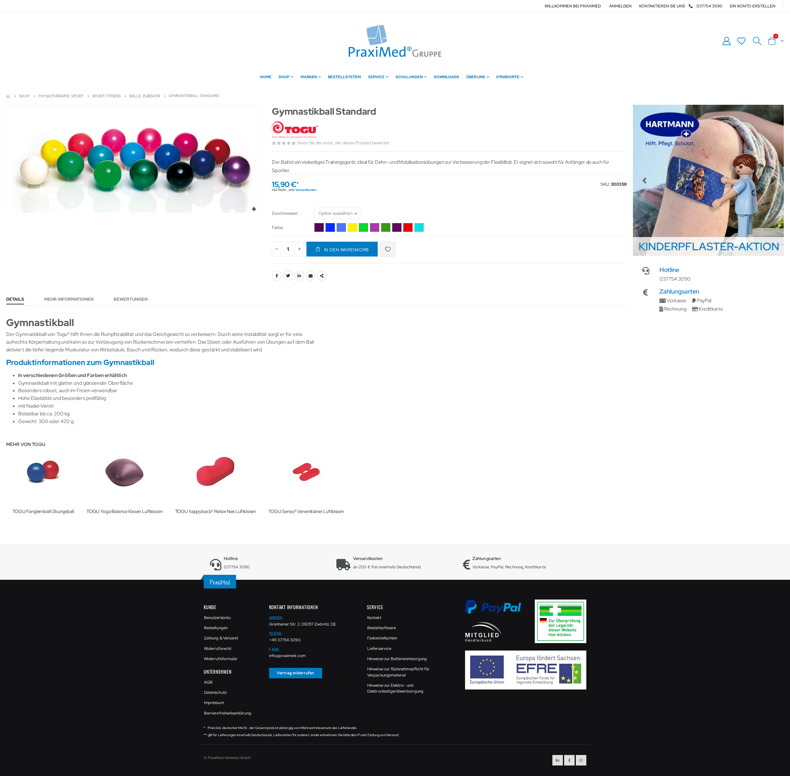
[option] (319, 227)
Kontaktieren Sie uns (662, 6)
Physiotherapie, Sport (61, 96)
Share (322, 276)
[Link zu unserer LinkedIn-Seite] (557, 760)
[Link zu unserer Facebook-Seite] (569, 760)
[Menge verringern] (276, 249)
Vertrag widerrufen (295, 673)
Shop (24, 96)
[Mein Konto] (726, 41)
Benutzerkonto (217, 617)
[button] (253, 209)
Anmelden (620, 6)
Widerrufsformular (221, 658)
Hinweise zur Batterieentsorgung (397, 658)
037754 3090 (709, 6)
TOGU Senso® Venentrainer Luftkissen (306, 511)
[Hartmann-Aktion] (708, 180)
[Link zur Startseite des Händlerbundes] (483, 631)
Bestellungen (216, 627)
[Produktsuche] (757, 41)
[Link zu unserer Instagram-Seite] (581, 760)
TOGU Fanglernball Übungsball (43, 511)
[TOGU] (296, 130)
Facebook (277, 276)
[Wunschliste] (741, 41)
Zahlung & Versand (221, 638)
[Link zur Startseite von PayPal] (497, 610)
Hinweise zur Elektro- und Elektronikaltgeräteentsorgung (395, 688)
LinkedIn (299, 276)
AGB (208, 682)
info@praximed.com (287, 655)
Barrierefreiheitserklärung (227, 713)
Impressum (214, 702)
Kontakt (374, 617)
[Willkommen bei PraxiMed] (395, 41)
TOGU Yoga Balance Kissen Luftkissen (124, 511)
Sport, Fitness (106, 96)
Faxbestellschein (382, 638)
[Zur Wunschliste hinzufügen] (387, 249)
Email (310, 276)
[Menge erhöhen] (299, 249)
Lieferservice (379, 648)
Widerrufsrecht (217, 648)
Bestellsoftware (381, 627)
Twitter (288, 276)
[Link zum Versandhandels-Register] (563, 621)
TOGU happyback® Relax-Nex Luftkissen (215, 511)
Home (8, 96)
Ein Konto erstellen (752, 6)
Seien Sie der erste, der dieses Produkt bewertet (343, 143)
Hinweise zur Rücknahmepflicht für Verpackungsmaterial (398, 672)
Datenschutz (215, 692)
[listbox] (337, 214)
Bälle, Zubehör (144, 96)
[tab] (19, 299)
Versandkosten (305, 190)
